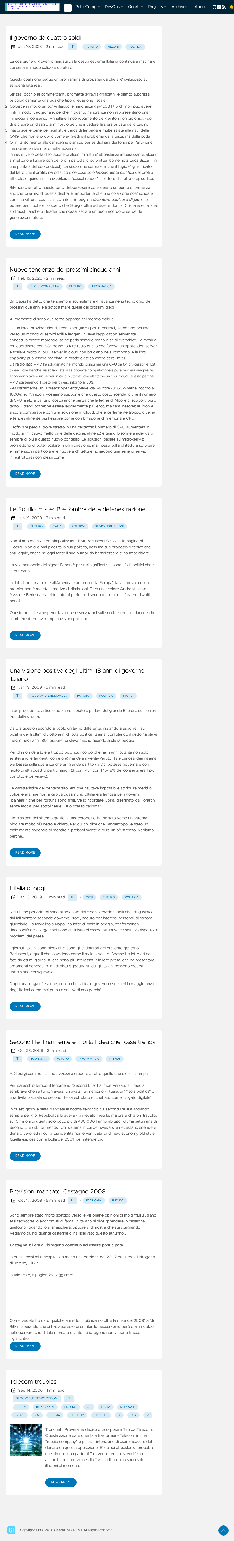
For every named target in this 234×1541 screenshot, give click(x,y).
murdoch (128, 1407)
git (88, 1407)
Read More (25, 234)
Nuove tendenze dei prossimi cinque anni (65, 270)
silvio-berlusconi (109, 526)
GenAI (134, 7)
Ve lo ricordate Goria (95, 800)
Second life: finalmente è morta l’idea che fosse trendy (83, 1042)
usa (133, 1415)
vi (147, 1415)
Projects (155, 7)
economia (38, 1058)
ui (119, 1415)
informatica (101, 286)
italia (57, 526)
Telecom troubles (33, 1382)
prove (20, 1415)
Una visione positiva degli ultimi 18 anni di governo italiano (77, 675)
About (200, 7)
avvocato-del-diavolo (48, 695)
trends (114, 1058)
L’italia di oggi (27, 889)
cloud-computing (44, 286)
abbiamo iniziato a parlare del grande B (90, 711)
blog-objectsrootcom (37, 1398)
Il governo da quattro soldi (45, 38)
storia (128, 695)
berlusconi (45, 1407)
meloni (113, 46)
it (72, 46)
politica (135, 46)
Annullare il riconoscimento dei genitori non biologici (96, 119)
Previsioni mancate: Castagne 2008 (58, 1192)
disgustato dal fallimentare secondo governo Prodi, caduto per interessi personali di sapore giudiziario (81, 918)
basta (21, 1407)
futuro (92, 46)
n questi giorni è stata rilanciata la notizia (46, 1109)
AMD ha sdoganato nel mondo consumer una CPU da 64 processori (89, 364)
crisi (89, 897)
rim (37, 1415)
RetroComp (85, 7)
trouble (101, 1415)
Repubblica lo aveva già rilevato (67, 1115)
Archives (179, 7)
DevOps (112, 7)
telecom (77, 1415)
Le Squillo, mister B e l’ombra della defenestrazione (78, 510)
